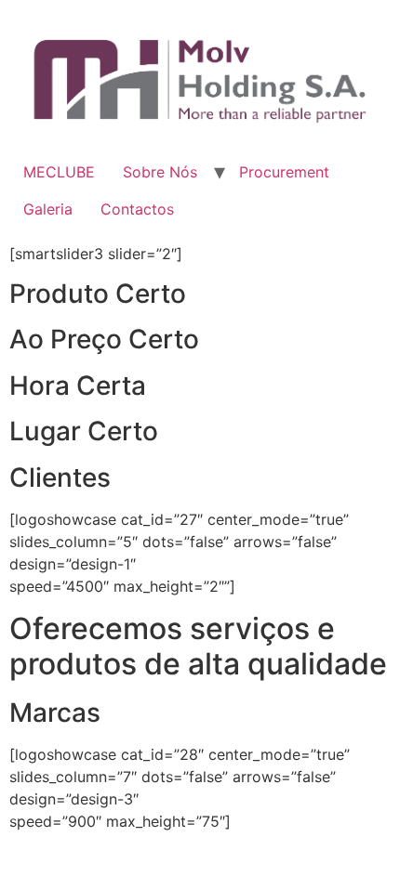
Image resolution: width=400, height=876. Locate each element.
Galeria (48, 209)
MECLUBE (59, 172)
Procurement (284, 172)
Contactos (137, 209)
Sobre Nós (160, 172)
